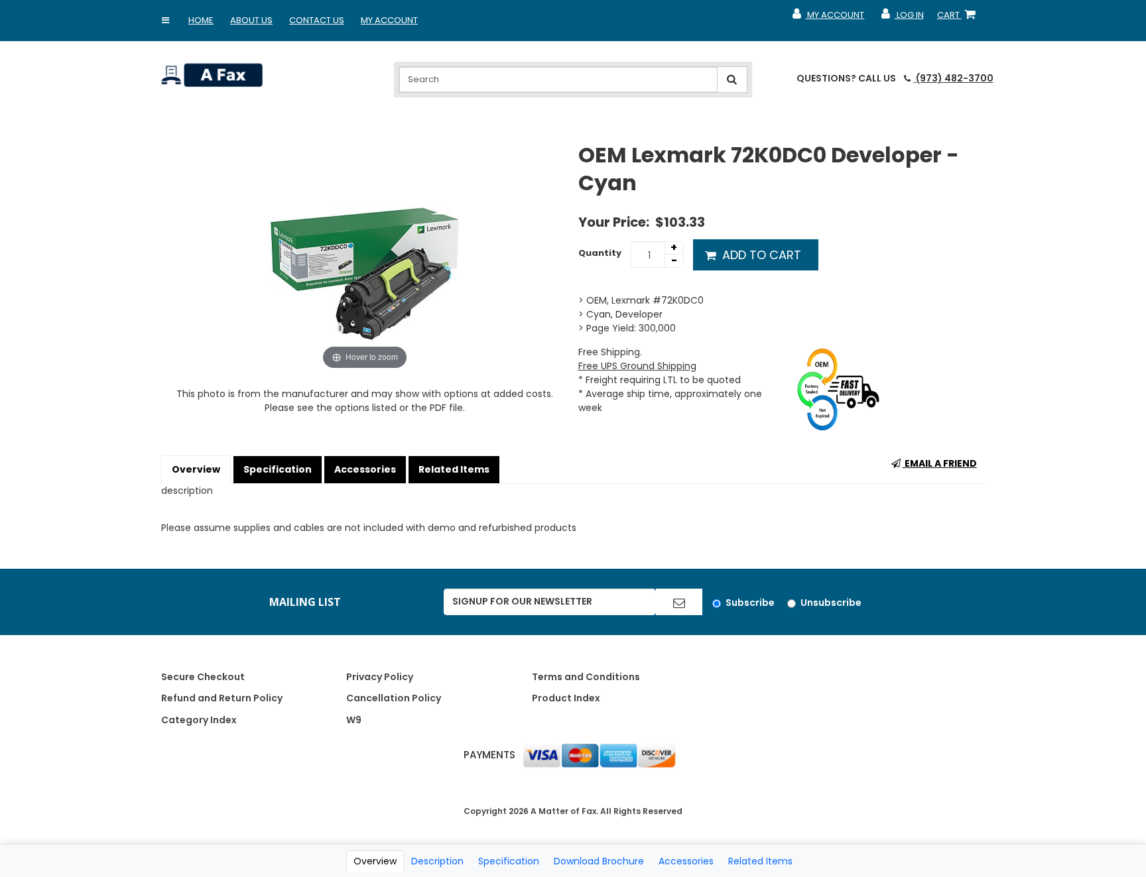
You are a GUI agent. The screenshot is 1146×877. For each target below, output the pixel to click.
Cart (959, 18)
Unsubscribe (830, 603)
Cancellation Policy (393, 698)
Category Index (199, 720)
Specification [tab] (508, 861)
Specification (277, 469)
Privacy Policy (379, 676)
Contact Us (316, 20)
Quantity (599, 253)
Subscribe (750, 603)
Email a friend (940, 463)
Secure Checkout (203, 676)
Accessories (365, 469)
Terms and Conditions (586, 676)
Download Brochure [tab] (599, 861)
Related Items (453, 469)
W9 (353, 720)
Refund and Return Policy (222, 698)
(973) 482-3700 (953, 78)
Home (201, 20)
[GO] (679, 602)
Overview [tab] (375, 861)
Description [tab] (437, 861)
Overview (196, 469)
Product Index (566, 698)
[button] (166, 20)
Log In (901, 18)
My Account (389, 20)
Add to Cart (760, 255)
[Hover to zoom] (364, 256)
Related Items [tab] (760, 861)
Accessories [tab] (686, 861)
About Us (251, 20)
